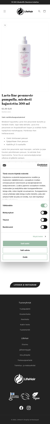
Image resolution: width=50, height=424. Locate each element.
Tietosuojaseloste (25, 360)
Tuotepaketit (25, 309)
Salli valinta (25, 250)
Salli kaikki (25, 243)
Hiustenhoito (25, 314)
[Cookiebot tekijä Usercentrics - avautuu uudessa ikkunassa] (37, 165)
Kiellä (25, 257)
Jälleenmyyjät (25, 350)
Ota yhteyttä (25, 355)
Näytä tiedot (38, 236)
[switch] (44, 212)
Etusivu (25, 344)
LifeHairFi (20, 420)
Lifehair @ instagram (25, 285)
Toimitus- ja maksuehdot (25, 365)
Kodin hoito (25, 324)
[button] (4, 11)
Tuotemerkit (25, 330)
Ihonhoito (25, 319)
